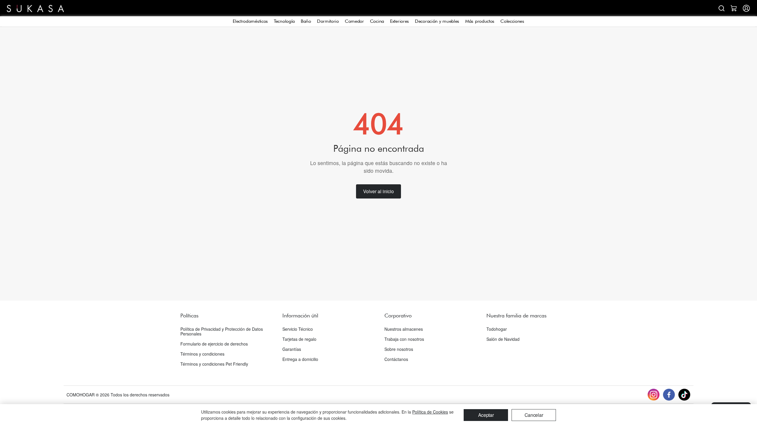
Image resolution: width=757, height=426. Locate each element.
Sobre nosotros (398, 349)
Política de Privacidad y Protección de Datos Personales (221, 331)
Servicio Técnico (297, 329)
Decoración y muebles (437, 21)
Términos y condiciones (202, 354)
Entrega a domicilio (300, 359)
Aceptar (486, 415)
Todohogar (496, 329)
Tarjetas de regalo (299, 339)
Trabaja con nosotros (404, 339)
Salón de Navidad (503, 339)
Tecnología (284, 21)
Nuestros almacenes (403, 329)
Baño (306, 21)
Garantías (291, 349)
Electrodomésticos (250, 21)
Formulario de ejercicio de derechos (214, 344)
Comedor (354, 21)
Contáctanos (396, 359)
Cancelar (534, 415)
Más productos (479, 21)
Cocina (377, 21)
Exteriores (399, 21)
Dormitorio (328, 21)
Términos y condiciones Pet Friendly (214, 364)
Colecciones (512, 21)
